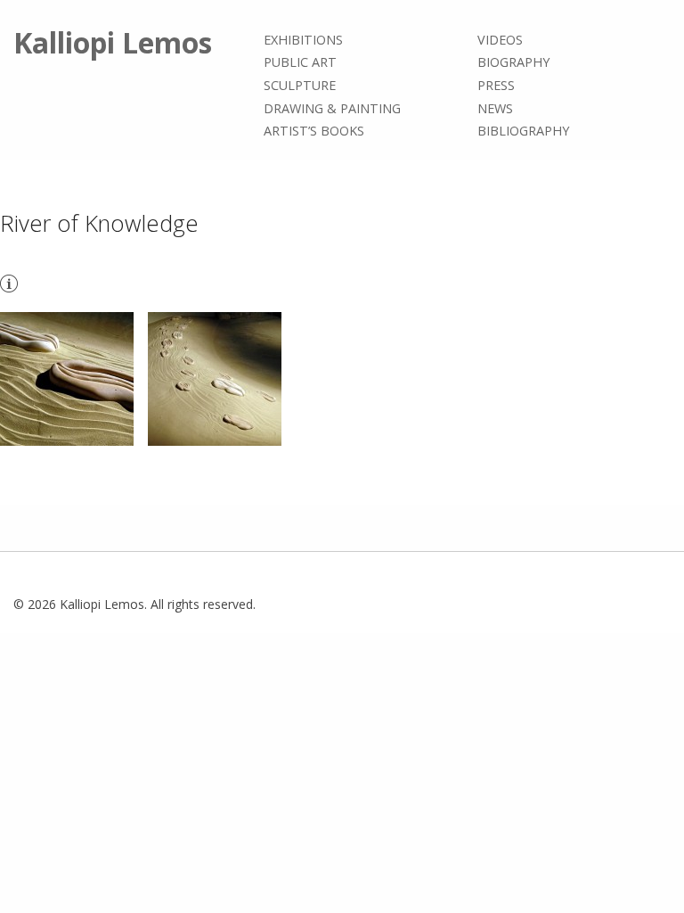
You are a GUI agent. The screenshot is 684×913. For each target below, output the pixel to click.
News (495, 108)
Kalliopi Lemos (112, 42)
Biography (513, 62)
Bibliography (523, 130)
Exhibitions (303, 39)
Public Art (300, 62)
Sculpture (300, 85)
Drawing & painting (332, 108)
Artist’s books (314, 130)
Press (496, 85)
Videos (500, 39)
